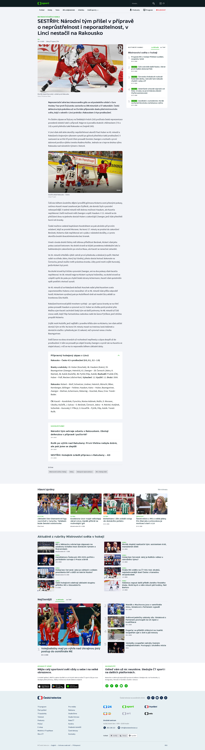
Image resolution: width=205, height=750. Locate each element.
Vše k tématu (162, 489)
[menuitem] (42, 10)
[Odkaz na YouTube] (121, 686)
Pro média (72, 707)
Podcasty (41, 720)
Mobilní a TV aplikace (45, 730)
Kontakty (71, 734)
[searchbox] (141, 3)
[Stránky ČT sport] (128, 707)
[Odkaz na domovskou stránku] (47, 3)
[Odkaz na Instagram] (107, 686)
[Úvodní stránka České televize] (50, 697)
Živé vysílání (42, 710)
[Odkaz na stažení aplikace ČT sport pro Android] (58, 686)
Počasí (40, 724)
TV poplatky (42, 713)
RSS (166, 745)
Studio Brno (72, 713)
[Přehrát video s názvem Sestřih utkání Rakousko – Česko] (85, 171)
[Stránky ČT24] (107, 707)
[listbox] (123, 735)
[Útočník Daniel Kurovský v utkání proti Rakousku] (80, 68)
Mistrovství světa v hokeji (49, 17)
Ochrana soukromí (64, 745)
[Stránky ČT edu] (149, 714)
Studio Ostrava (73, 717)
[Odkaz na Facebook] (111, 686)
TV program (42, 707)
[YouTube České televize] (157, 697)
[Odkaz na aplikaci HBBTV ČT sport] (72, 686)
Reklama (71, 710)
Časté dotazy (73, 730)
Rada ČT (71, 720)
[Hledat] (153, 3)
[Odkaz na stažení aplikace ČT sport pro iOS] (44, 686)
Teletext (41, 717)
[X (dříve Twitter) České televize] (161, 697)
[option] (114, 735)
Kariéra (71, 724)
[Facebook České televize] (153, 697)
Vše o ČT (41, 734)
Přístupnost (76, 745)
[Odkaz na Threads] (126, 686)
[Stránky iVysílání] (151, 707)
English (53, 745)
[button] (85, 172)
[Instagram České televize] (148, 697)
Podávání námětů (74, 727)
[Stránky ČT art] (126, 714)
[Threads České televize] (165, 697)
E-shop (40, 727)
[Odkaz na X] (116, 686)
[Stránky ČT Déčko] (107, 714)
